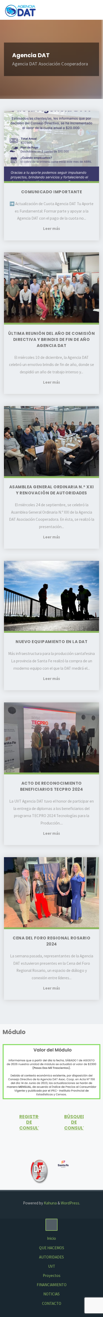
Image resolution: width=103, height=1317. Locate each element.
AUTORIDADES (51, 1257)
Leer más (51, 229)
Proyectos (51, 1275)
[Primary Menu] (93, 10)
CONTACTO (51, 1303)
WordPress (70, 1202)
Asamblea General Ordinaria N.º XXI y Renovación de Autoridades (51, 490)
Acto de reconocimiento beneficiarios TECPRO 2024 (51, 786)
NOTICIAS (51, 1293)
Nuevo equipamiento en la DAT (51, 641)
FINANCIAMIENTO (52, 1284)
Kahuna (50, 1202)
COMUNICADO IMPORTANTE (51, 192)
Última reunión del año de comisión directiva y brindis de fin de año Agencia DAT (51, 339)
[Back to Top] (51, 1225)
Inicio (51, 1238)
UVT (51, 1266)
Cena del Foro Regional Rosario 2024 (51, 941)
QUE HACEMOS (51, 1247)
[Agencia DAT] (20, 9)
